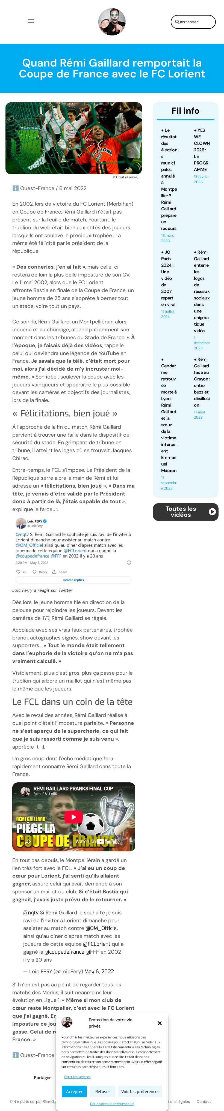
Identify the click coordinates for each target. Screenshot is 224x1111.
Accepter (74, 1091)
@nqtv (31, 912)
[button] (160, 1023)
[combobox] (193, 22)
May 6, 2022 (99, 971)
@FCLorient (96, 944)
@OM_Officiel (102, 928)
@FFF (92, 951)
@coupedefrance (64, 951)
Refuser (102, 1091)
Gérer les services (77, 1077)
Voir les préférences (140, 1091)
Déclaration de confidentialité (112, 1104)
